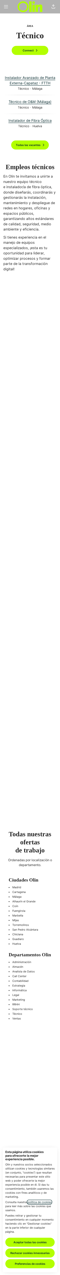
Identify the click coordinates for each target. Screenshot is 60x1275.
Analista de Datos (23, 971)
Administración (21, 962)
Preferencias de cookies (30, 1263)
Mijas (15, 920)
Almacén (17, 966)
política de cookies (40, 1202)
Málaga (17, 896)
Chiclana (17, 934)
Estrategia (18, 985)
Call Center (19, 976)
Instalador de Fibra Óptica (30, 120)
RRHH (16, 1004)
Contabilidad (20, 981)
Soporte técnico (22, 1009)
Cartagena (19, 892)
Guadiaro (18, 939)
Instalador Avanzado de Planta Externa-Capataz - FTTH (30, 80)
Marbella (17, 915)
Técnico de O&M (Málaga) (30, 102)
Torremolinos (20, 925)
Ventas (16, 1018)
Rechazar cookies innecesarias (30, 1253)
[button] (53, 6)
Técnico (17, 1013)
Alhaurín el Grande (24, 901)
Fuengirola (18, 910)
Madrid (16, 887)
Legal (15, 995)
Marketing (18, 999)
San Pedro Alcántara (25, 929)
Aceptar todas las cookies (30, 1242)
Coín (15, 906)
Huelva (16, 943)
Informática (19, 990)
